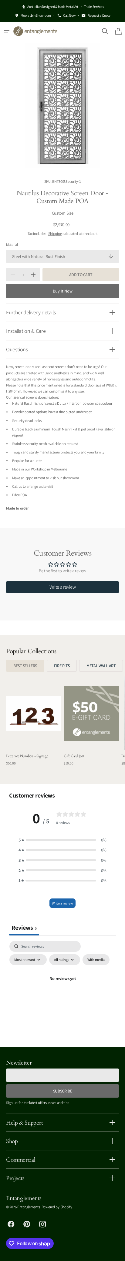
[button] (6, 31)
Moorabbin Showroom (36, 15)
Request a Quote (99, 15)
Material (12, 244)
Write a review (62, 587)
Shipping (55, 233)
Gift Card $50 (74, 755)
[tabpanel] (62, 992)
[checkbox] (96, 959)
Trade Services (94, 6)
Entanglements (28, 1206)
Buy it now (63, 291)
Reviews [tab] (24, 928)
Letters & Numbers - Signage (27, 755)
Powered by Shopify (57, 1206)
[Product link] (33, 724)
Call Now (69, 15)
